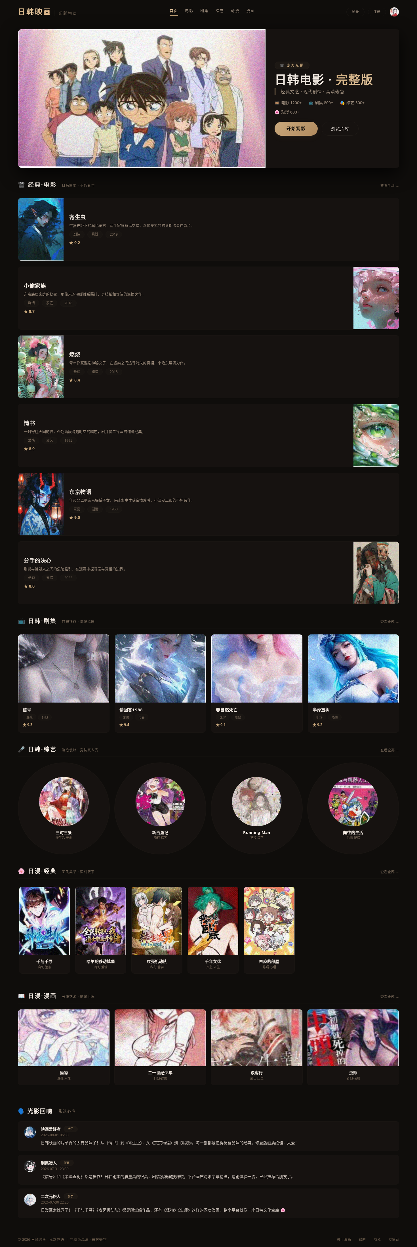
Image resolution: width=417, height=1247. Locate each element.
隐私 (377, 1239)
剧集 (204, 10)
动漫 (235, 10)
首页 (174, 10)
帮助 (362, 1239)
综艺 (220, 10)
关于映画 (344, 1239)
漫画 (250, 10)
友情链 (394, 1239)
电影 (189, 10)
